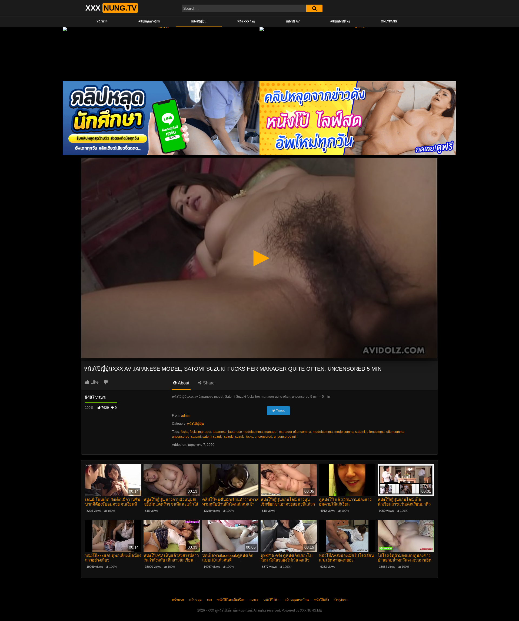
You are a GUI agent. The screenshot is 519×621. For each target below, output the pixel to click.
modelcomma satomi (349, 432)
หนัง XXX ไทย (246, 21)
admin (185, 415)
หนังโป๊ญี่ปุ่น (199, 21)
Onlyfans (389, 21)
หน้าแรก (102, 21)
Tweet (280, 411)
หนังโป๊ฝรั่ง (321, 600)
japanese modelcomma (245, 432)
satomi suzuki (212, 437)
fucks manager (200, 432)
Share (208, 383)
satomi (196, 437)
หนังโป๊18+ (271, 600)
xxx (209, 600)
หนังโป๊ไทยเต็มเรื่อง (230, 600)
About (183, 383)
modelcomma (323, 432)
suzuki (229, 437)
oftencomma (376, 432)
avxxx (254, 600)
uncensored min (286, 437)
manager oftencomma (295, 432)
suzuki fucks (244, 437)
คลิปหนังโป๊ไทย (340, 21)
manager (270, 432)
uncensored (263, 437)
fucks (184, 432)
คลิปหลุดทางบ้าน (149, 21)
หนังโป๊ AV (293, 21)
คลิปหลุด (195, 600)
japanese (220, 432)
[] (314, 8)
